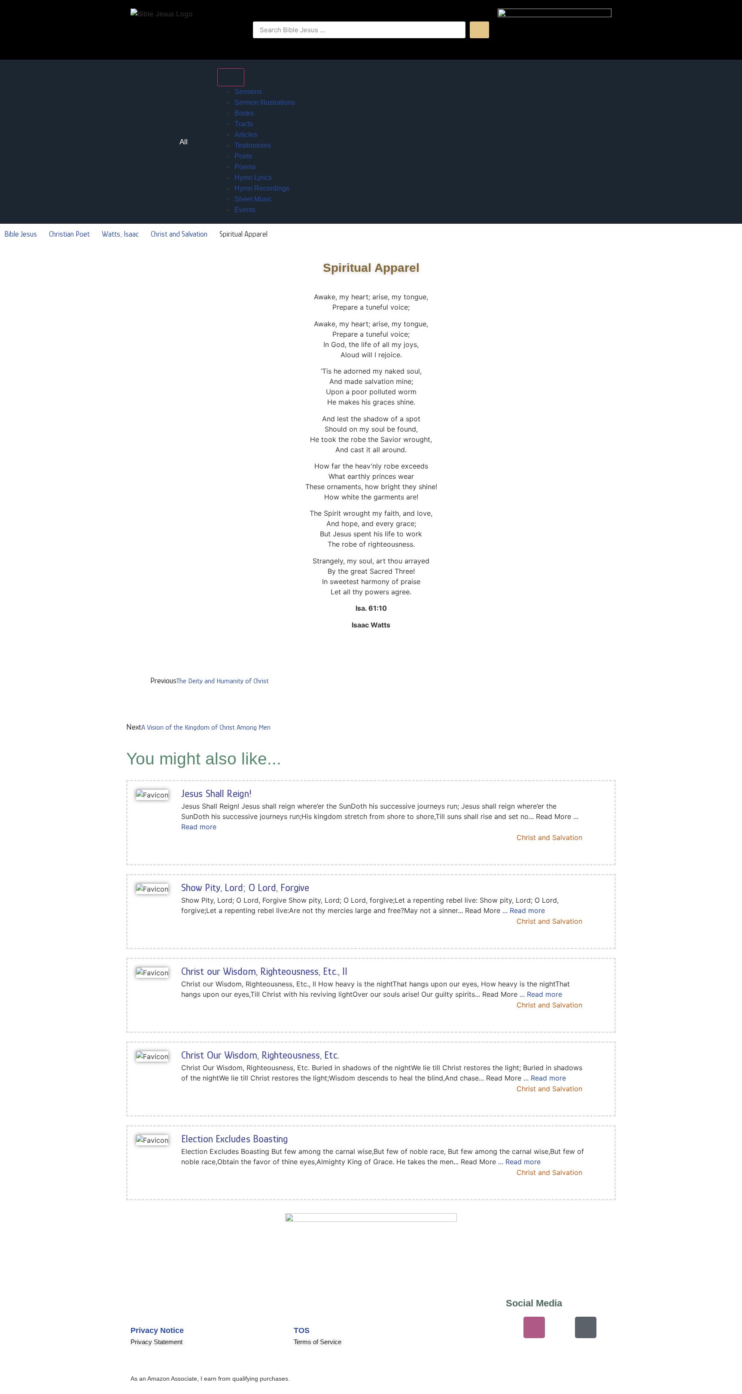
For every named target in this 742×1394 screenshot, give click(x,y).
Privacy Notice (157, 1330)
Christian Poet (69, 234)
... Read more (523, 910)
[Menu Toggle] (230, 77)
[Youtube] (482, 1327)
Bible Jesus (20, 234)
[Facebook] (560, 1327)
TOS (302, 1330)
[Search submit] (479, 29)
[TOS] (304, 1309)
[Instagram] (534, 1327)
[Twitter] (508, 1327)
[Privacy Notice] (141, 1309)
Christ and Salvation (179, 234)
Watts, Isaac (120, 234)
